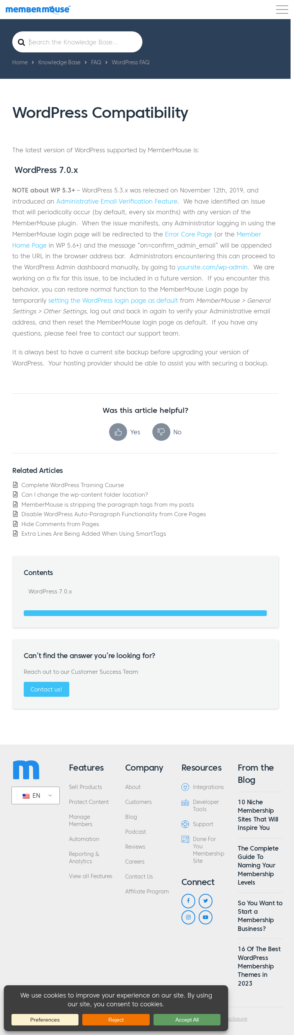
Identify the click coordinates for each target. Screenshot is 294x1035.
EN (35, 795)
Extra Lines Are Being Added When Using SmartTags (93, 533)
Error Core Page (188, 234)
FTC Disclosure (230, 1019)
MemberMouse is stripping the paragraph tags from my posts (107, 504)
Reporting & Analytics (84, 858)
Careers (134, 862)
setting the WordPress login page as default (113, 300)
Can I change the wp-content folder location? (84, 494)
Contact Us (139, 877)
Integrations (208, 787)
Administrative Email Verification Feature (117, 201)
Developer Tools (206, 806)
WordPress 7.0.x (49, 591)
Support (203, 824)
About (132, 787)
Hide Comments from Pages (60, 524)
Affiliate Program (147, 891)
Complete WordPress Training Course (72, 485)
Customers (138, 802)
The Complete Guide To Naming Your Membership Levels (258, 865)
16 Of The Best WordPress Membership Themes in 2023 (259, 966)
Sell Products (85, 787)
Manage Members (80, 821)
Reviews (135, 847)
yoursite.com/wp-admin (212, 267)
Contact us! (46, 689)
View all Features (90, 876)
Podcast (135, 832)
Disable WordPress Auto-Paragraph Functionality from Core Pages (113, 514)
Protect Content (89, 802)
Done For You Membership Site (208, 850)
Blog (131, 817)
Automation (84, 839)
